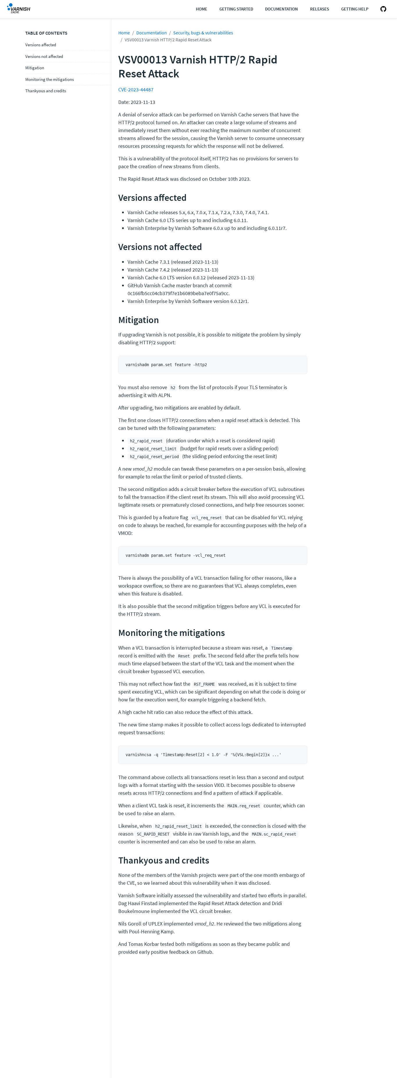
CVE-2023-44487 (135, 89)
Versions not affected (44, 56)
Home (201, 9)
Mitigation (34, 67)
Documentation (281, 9)
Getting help (355, 9)
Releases (319, 9)
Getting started (236, 9)
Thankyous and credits (45, 90)
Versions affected (40, 44)
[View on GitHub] (382, 9)
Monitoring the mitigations (49, 79)
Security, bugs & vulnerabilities (203, 33)
